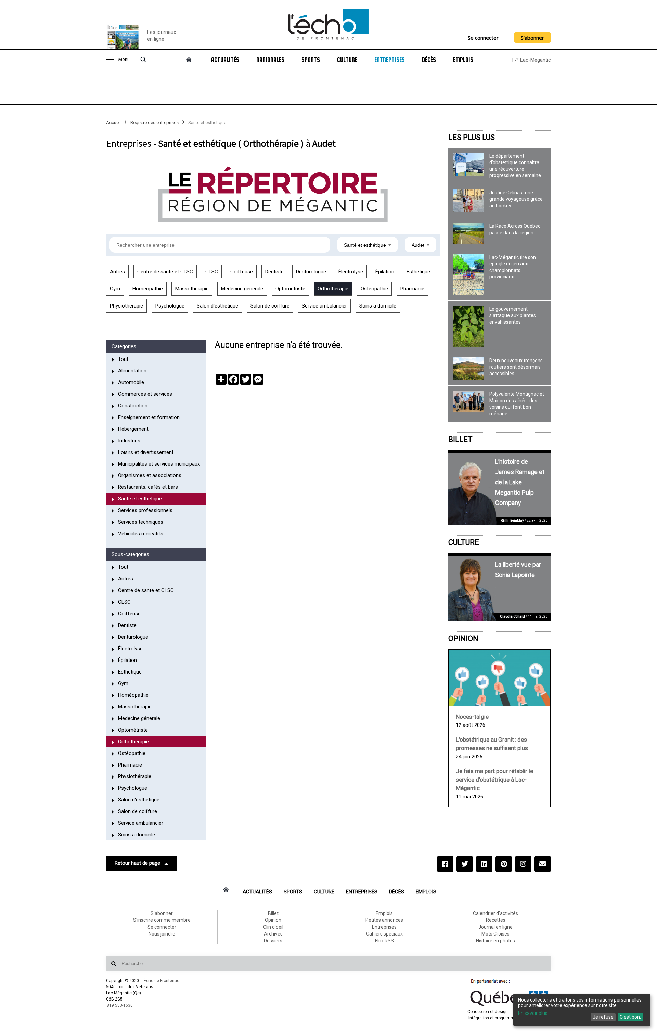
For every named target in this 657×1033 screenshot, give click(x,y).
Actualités (225, 59)
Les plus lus (471, 137)
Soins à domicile (377, 306)
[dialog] (581, 1010)
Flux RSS (384, 940)
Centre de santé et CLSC (165, 272)
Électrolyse (350, 272)
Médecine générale (242, 289)
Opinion (463, 638)
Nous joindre (162, 934)
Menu (124, 60)
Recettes (495, 920)
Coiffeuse (241, 272)
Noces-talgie (472, 716)
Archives (273, 934)
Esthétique (418, 272)
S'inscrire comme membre (162, 920)
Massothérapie (192, 289)
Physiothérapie (126, 306)
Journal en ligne (495, 927)
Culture (347, 59)
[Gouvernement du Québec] (509, 1006)
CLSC (211, 272)
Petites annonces (384, 920)
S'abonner (532, 37)
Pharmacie (412, 289)
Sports (310, 59)
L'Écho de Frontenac (160, 980)
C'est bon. (630, 1017)
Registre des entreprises (154, 122)
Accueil (113, 122)
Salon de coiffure (269, 306)
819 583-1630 (120, 1005)
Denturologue (311, 272)
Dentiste (274, 272)
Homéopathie (147, 289)
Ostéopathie (374, 289)
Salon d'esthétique (217, 306)
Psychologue (169, 306)
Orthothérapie (333, 289)
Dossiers (273, 940)
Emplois (463, 59)
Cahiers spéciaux (384, 934)
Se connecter (483, 37)
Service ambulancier (324, 306)
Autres (117, 272)
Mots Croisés (495, 934)
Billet (460, 439)
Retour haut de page (137, 863)
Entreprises (389, 59)
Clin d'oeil (273, 927)
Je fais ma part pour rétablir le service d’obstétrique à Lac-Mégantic (494, 780)
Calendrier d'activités (495, 913)
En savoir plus (533, 1013)
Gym (115, 289)
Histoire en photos (495, 940)
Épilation (384, 272)
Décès (429, 59)
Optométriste (290, 289)
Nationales (270, 59)
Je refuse (603, 1017)
